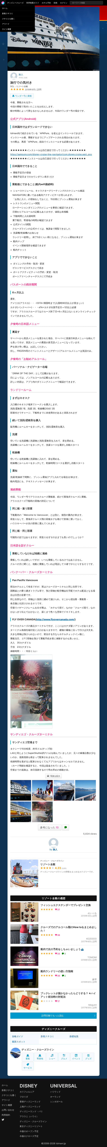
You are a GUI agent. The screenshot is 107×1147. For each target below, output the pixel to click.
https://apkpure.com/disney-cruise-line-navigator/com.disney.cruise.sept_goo (51, 154)
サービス (28, 1067)
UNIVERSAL (63, 1086)
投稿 (55, 3)
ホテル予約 (46, 3)
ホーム (5, 8)
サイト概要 (6, 29)
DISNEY (28, 1086)
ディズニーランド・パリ (31, 1111)
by (53, 849)
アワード (5, 24)
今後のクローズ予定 (29, 1136)
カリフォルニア (27, 1091)
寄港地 (40, 1058)
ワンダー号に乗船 (23, 96)
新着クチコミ (7, 13)
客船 (28, 1058)
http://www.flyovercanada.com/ (55, 619)
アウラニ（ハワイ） (29, 1116)
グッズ (88, 1058)
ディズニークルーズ (15, 3)
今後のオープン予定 (29, 1131)
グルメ (64, 1058)
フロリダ (24, 1096)
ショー (52, 1058)
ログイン (63, 3)
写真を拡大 (55, 776)
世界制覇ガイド (32, 3)
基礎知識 (73, 1036)
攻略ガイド (17, 1036)
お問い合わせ (8, 1110)
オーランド (55, 1096)
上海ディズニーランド (30, 1106)
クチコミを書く (8, 19)
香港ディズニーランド (30, 1101)
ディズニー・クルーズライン (37, 1049)
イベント (76, 1058)
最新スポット (18, 1041)
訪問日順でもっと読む (53, 1015)
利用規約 (6, 1115)
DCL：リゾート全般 (19, 86)
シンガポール (56, 1101)
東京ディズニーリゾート (31, 1126)
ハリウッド (55, 1091)
